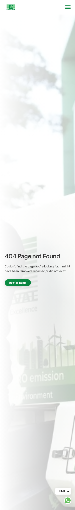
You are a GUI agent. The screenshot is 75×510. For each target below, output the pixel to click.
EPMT (62, 491)
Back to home (17, 282)
